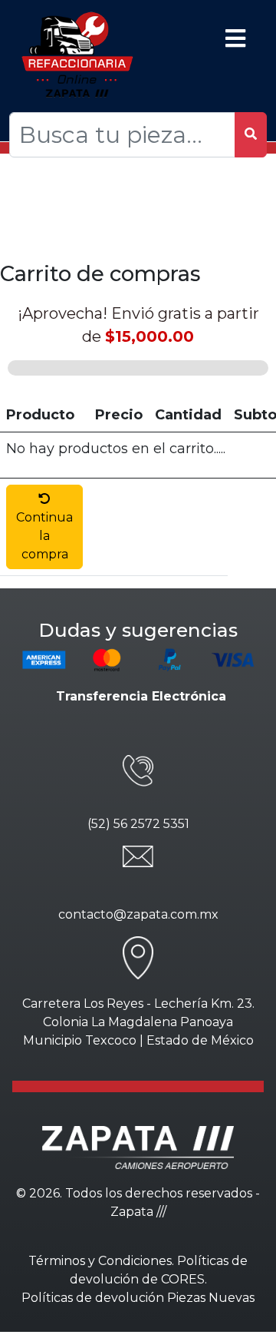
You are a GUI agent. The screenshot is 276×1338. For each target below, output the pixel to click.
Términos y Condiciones (100, 1261)
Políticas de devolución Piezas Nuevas (138, 1297)
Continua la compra (44, 535)
